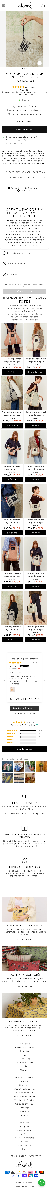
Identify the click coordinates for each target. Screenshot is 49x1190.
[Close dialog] (46, 584)
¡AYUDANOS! (13, 603)
